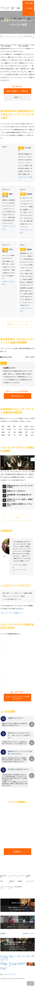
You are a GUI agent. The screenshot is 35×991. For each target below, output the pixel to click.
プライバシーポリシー (4, 887)
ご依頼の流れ (28, 19)
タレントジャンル (13, 876)
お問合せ (17, 851)
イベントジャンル (11, 19)
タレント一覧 (7, 19)
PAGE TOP (30, 984)
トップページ (2, 36)
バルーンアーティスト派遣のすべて (11, 613)
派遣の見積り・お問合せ (17, 91)
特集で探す (15, 19)
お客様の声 (20, 19)
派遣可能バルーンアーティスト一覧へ (17, 324)
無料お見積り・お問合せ (28, 8)
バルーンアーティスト (14, 36)
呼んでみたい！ (17, 396)
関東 (28, 36)
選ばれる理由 (2, 19)
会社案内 (12, 8)
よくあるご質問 (17, 8)
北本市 (33, 37)
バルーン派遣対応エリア (23, 36)
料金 (24, 18)
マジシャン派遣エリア (13, 887)
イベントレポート (33, 19)
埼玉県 (31, 36)
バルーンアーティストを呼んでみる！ (17, 697)
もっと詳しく (17, 518)
